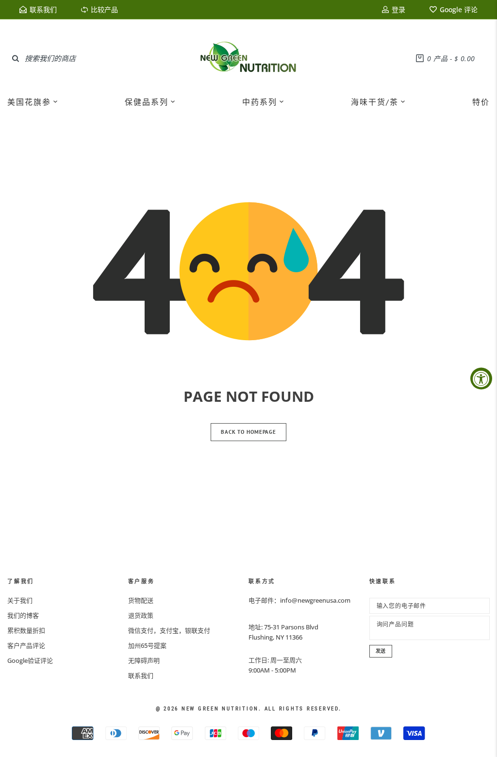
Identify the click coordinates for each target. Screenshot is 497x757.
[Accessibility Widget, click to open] (481, 379)
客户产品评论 (26, 645)
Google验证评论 (30, 660)
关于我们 (20, 600)
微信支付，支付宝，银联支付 (169, 630)
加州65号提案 (147, 645)
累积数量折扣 (26, 630)
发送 (381, 651)
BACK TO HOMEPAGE (248, 431)
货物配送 (140, 600)
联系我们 (140, 675)
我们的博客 (23, 615)
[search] (15, 58)
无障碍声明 (144, 660)
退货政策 (140, 615)
